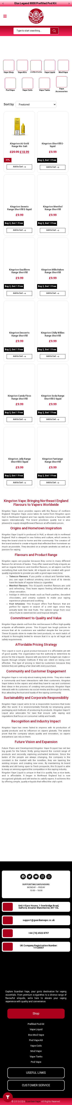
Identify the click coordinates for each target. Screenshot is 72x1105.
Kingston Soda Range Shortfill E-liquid (52, 397)
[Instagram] (42, 876)
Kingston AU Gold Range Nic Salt (19, 145)
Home (20, 52)
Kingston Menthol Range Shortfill (52, 208)
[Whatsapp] (49, 876)
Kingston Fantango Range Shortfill (52, 460)
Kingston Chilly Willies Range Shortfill (52, 334)
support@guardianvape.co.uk (39, 920)
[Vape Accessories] (61, 81)
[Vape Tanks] (44, 83)
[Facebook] (23, 876)
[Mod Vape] (63, 65)
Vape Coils (27, 90)
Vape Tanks (44, 90)
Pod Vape (10, 90)
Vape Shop (30, 52)
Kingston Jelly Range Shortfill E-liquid (19, 460)
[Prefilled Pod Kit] (36, 65)
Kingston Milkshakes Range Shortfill (52, 271)
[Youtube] (36, 876)
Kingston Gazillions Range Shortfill (19, 271)
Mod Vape (63, 72)
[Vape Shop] (8, 65)
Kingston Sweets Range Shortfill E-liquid (19, 208)
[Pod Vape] (10, 83)
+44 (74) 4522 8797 (38, 933)
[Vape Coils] (27, 83)
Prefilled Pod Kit (36, 72)
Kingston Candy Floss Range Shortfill (19, 397)
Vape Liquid (49, 72)
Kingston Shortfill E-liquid (53, 145)
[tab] (36, 1014)
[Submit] (62, 850)
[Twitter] (29, 876)
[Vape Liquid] (49, 65)
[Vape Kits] (22, 65)
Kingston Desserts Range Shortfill (19, 334)
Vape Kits (22, 72)
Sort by (9, 104)
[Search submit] (54, 31)
